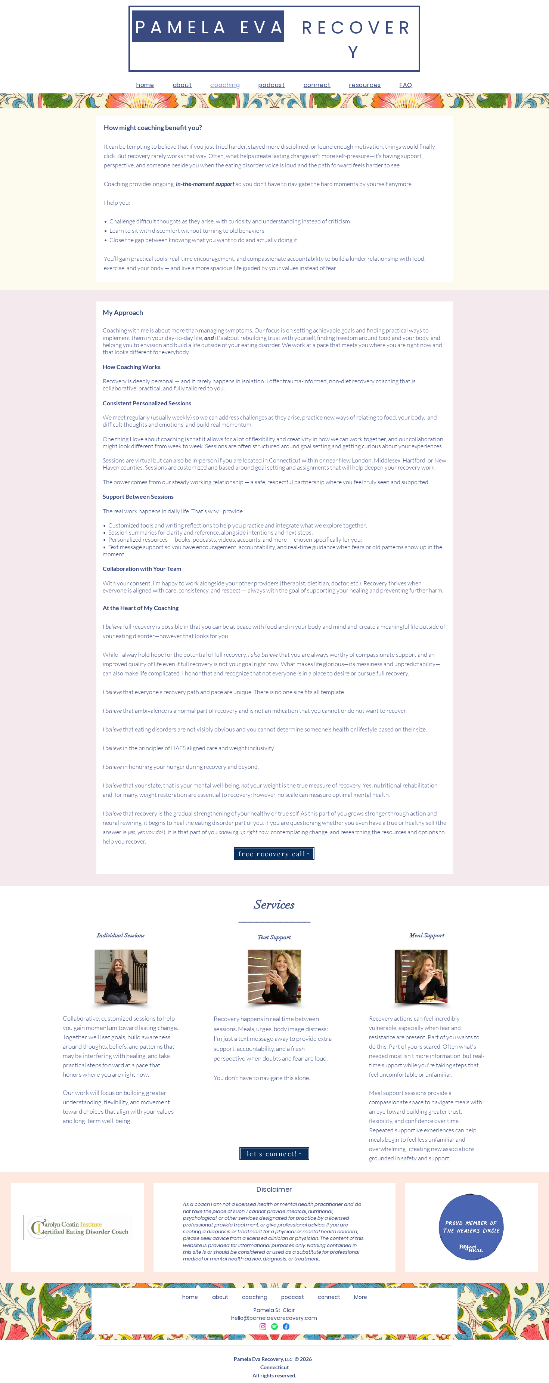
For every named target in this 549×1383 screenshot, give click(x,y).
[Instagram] (262, 1326)
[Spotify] (274, 1326)
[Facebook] (286, 1326)
